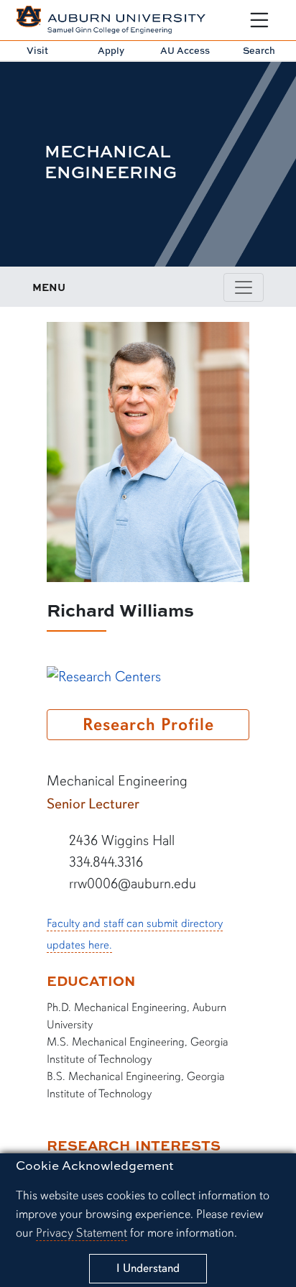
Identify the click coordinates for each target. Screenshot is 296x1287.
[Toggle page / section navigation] (243, 287)
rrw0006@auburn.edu (130, 883)
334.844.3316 (104, 862)
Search (259, 50)
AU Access (185, 50)
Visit (37, 50)
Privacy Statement (81, 1232)
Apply (111, 50)
